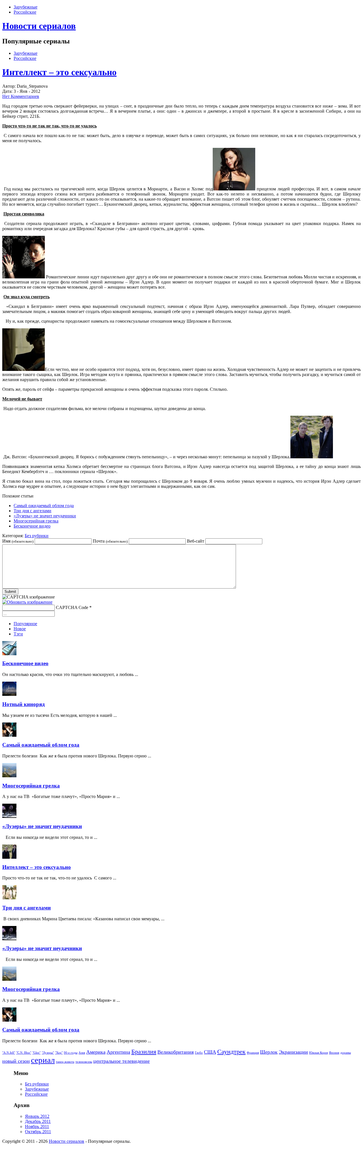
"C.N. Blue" (23, 1052)
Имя (17, 541)
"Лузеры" (48, 1052)
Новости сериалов (39, 26)
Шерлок (269, 1052)
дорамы (345, 1052)
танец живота (65, 1061)
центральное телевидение (121, 1061)
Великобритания (175, 1052)
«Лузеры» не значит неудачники (45, 515)
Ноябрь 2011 (37, 1126)
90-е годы (70, 1052)
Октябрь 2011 (38, 1131)
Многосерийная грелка (36, 520)
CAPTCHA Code (72, 607)
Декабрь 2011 (38, 1121)
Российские (25, 12)
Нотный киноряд (23, 704)
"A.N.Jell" (8, 1052)
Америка (95, 1052)
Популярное (25, 623)
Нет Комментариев (20, 96)
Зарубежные (25, 7)
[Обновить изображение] (27, 602)
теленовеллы (83, 1061)
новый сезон (16, 1061)
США (210, 1052)
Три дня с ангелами (32, 510)
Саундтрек (231, 1051)
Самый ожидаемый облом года (44, 505)
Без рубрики (36, 535)
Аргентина (118, 1052)
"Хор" (59, 1052)
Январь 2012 (37, 1116)
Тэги (18, 633)
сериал (43, 1059)
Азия (82, 1052)
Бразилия (143, 1051)
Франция (253, 1052)
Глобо (199, 1052)
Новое (20, 628)
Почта (110, 541)
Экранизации (293, 1052)
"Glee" (36, 1052)
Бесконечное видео (32, 526)
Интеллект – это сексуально (59, 72)
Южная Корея (318, 1052)
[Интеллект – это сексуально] (234, 188)
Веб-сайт (195, 541)
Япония (334, 1052)
